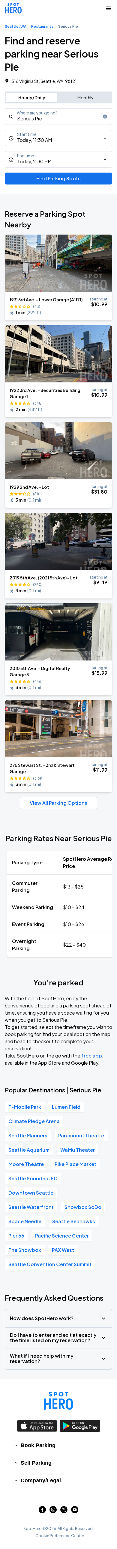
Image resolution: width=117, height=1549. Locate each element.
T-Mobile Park (24, 1107)
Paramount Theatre (81, 1135)
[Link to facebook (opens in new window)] (42, 1511)
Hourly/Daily (31, 97)
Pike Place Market (75, 1164)
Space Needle (24, 1221)
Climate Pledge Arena (34, 1121)
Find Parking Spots (58, 178)
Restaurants (42, 26)
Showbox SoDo (82, 1207)
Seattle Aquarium (29, 1150)
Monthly (85, 97)
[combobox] (58, 116)
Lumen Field (66, 1107)
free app (91, 1055)
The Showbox (24, 1250)
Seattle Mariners (27, 1135)
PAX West (63, 1250)
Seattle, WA (15, 26)
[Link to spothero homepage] (58, 1401)
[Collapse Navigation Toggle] (108, 8)
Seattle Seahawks (73, 1221)
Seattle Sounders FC (33, 1178)
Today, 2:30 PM (34, 161)
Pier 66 (16, 1235)
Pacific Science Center (62, 1235)
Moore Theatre (26, 1164)
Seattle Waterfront (31, 1207)
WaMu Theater (77, 1150)
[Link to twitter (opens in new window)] (64, 1511)
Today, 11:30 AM (34, 140)
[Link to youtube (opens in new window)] (74, 1511)
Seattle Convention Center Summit (50, 1264)
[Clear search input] (105, 116)
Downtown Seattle (30, 1193)
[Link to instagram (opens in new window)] (53, 1511)
